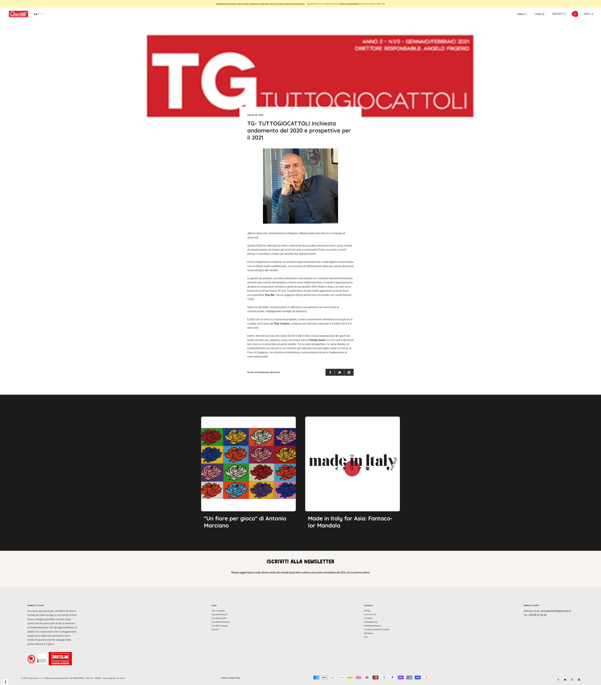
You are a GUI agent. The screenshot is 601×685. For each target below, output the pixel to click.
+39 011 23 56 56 (537, 615)
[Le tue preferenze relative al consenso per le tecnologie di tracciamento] (5, 682)
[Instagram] (572, 679)
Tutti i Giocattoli (218, 611)
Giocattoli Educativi (220, 614)
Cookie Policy (234, 678)
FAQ (366, 637)
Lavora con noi (370, 614)
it (39, 14)
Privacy (224, 678)
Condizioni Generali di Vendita (376, 629)
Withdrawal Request (372, 626)
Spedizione (368, 633)
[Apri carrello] (574, 14)
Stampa (367, 611)
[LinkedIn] (579, 679)
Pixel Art (215, 629)
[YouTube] (565, 679)
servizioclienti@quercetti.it (556, 610)
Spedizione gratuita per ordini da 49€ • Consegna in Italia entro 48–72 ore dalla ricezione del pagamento (260, 4)
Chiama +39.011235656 (349, 4)
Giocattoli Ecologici (220, 626)
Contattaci (368, 618)
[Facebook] (558, 679)
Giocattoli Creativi (219, 618)
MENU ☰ (588, 13)
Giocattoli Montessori (221, 622)
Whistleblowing (370, 622)
